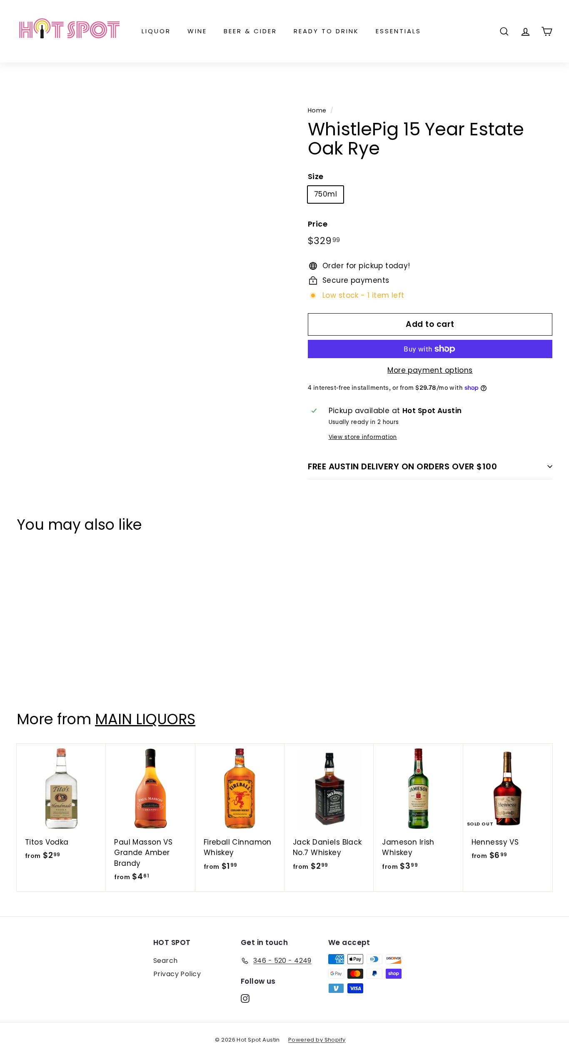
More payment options (430, 370)
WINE (197, 31)
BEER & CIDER (250, 31)
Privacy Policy (177, 974)
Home (317, 110)
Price (317, 224)
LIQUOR (156, 31)
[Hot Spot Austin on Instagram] (245, 998)
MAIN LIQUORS (145, 719)
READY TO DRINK (326, 31)
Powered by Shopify (317, 1040)
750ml (325, 194)
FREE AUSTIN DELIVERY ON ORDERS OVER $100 (402, 466)
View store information (363, 437)
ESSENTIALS (398, 31)
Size (316, 176)
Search (165, 960)
